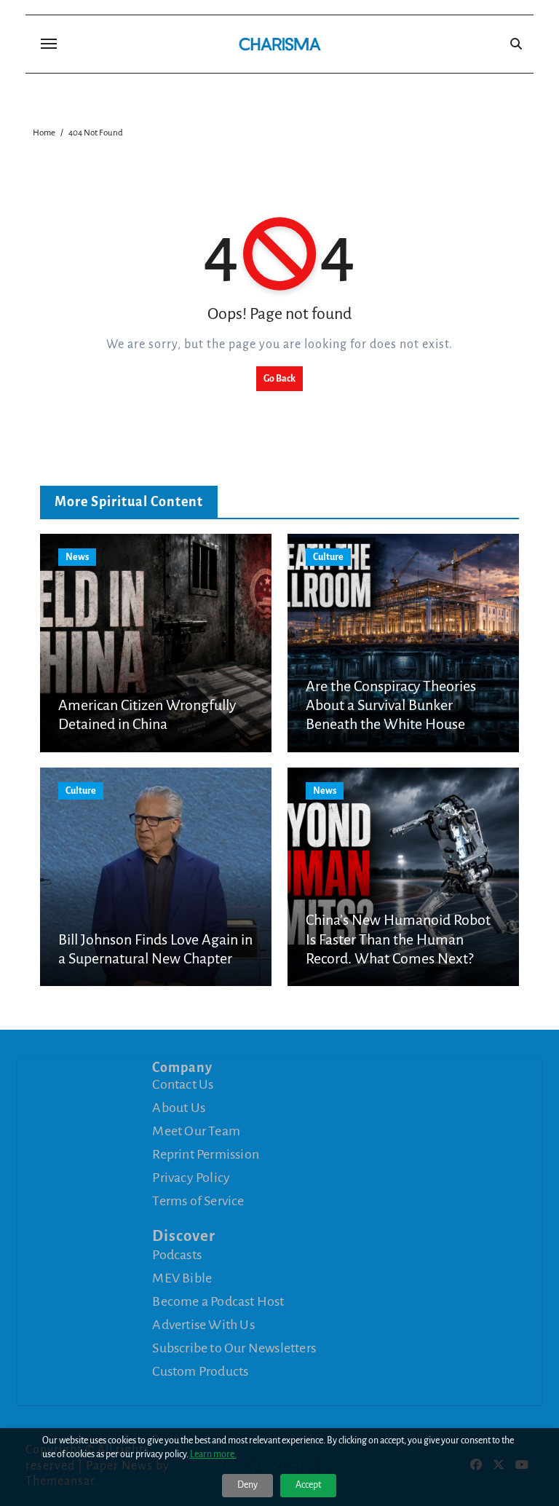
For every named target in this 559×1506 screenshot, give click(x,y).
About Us (178, 1107)
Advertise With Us (203, 1324)
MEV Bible (182, 1278)
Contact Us (182, 1084)
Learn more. (213, 1454)
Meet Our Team (196, 1131)
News (77, 557)
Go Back (279, 379)
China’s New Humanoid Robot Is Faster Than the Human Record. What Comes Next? (398, 939)
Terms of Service (198, 1201)
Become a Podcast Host (218, 1301)
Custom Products (200, 1371)
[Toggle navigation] (48, 43)
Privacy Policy (191, 1177)
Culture (328, 557)
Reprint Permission (205, 1154)
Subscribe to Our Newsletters (234, 1348)
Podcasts (177, 1254)
